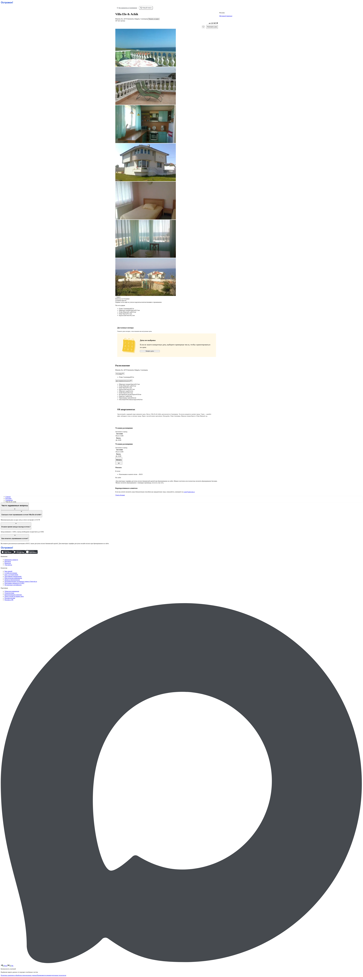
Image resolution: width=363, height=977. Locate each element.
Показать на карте (154, 19)
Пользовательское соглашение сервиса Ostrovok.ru (21, 581)
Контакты (8, 561)
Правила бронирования (12, 580)
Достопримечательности (123, 381)
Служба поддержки (11, 573)
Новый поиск (147, 8)
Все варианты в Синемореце (128, 8)
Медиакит (222, 16)
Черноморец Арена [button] (125, 398)
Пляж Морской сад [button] (125, 386)
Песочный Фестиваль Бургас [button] (128, 399)
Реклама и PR (9, 600)
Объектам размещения (12, 591)
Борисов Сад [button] (123, 396)
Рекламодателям (10, 598)
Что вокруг (119, 374)
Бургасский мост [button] (124, 389)
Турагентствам (9, 593)
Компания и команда (11, 559)
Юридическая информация (13, 578)
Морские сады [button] (123, 391)
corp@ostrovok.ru (189, 492)
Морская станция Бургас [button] (127, 384)
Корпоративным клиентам (13, 594)
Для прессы (8, 565)
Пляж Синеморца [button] (124, 377)
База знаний (8, 571)
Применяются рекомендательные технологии (51, 975)
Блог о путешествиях (11, 574)
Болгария (8, 498)
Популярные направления (13, 576)
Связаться (229, 16)
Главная (7, 496)
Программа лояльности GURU (14, 583)
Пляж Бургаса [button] (123, 393)
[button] (166, 48)
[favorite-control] (203, 27)
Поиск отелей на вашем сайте (14, 596)
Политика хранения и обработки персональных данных (19, 975)
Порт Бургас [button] (123, 387)
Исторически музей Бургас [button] (128, 394)
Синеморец (9, 500)
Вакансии (8, 563)
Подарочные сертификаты (13, 585)
